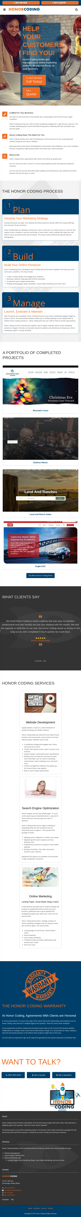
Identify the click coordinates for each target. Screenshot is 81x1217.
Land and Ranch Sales (40, 514)
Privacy (50, 1208)
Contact (44, 1208)
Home (30, 1208)
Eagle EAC (40, 566)
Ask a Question (65, 1075)
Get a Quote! (39, 1075)
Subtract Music (40, 462)
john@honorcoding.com (13, 1190)
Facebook (38, 661)
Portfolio (37, 1208)
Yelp (44, 661)
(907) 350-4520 (21, 3)
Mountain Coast (40, 410)
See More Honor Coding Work (40, 575)
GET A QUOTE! (60, 3)
